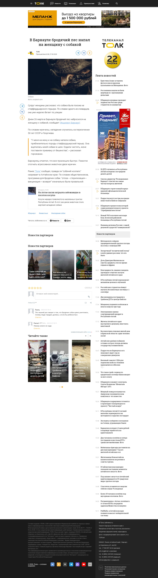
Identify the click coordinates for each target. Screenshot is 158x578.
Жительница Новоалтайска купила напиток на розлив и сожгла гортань (113, 459)
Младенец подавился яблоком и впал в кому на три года (114, 305)
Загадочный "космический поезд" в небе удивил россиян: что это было (115, 253)
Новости (57, 3)
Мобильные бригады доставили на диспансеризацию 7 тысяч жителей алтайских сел (115, 449)
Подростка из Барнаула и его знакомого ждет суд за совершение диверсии (113, 352)
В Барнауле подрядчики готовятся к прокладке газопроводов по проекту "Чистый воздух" (115, 403)
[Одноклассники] (89, 53)
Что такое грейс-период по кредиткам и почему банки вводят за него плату (115, 374)
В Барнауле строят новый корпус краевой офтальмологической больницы (114, 191)
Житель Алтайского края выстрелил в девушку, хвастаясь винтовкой (81, 367)
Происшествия (89, 3)
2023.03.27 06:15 (52, 323)
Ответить (38, 317)
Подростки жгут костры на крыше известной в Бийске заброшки (115, 199)
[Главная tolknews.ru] (39, 3)
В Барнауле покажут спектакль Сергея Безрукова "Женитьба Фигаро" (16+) (114, 384)
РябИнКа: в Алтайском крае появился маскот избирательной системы (115, 513)
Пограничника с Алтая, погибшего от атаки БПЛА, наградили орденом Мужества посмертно (115, 503)
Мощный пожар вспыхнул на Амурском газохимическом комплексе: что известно (113, 394)
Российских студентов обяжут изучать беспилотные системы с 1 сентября (115, 289)
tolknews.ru (109, 523)
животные (43, 213)
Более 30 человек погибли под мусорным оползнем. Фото (113, 495)
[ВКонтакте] (84, 53)
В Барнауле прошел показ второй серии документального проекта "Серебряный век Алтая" (114, 208)
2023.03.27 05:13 (46, 310)
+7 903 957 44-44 (107, 548)
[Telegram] (78, 53)
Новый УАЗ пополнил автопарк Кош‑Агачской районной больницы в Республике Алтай (114, 217)
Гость (44, 323)
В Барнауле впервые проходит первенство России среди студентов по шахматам (113, 102)
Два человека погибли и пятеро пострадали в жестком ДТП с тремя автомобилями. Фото (114, 440)
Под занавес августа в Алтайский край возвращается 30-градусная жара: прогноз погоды (115, 479)
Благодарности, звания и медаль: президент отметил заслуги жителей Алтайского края (115, 272)
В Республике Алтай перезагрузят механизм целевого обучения (115, 281)
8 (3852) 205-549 (107, 557)
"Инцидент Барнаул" (70, 122)
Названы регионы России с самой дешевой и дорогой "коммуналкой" (115, 226)
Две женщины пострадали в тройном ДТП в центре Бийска (59, 368)
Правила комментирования (114, 571)
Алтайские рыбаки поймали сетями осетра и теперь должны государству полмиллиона (114, 343)
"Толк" (38, 171)
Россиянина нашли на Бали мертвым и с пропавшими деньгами (112, 92)
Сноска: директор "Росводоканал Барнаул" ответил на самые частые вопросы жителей (114, 181)
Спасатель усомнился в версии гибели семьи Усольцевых (114, 487)
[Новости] (54, 221)
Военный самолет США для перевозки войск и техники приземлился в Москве (112, 362)
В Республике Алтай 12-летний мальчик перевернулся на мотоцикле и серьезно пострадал (115, 413)
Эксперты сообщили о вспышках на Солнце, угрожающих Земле (114, 422)
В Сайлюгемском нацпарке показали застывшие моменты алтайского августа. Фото (114, 469)
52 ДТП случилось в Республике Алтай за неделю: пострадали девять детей (37, 367)
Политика (105, 3)
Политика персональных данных (115, 567)
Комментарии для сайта (81, 332)
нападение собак (58, 213)
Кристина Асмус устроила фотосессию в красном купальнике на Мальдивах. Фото (114, 83)
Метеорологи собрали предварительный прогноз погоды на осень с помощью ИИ (115, 243)
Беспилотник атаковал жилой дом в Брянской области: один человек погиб (115, 333)
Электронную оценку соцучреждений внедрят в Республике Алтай (112, 314)
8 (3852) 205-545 (107, 554)
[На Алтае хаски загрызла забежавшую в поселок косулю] (32, 198)
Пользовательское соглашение (115, 569)
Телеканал (72, 3)
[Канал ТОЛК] (67, 221)
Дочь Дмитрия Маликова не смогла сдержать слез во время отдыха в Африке (114, 262)
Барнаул (32, 213)
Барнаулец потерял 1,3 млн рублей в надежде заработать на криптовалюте (115, 430)
